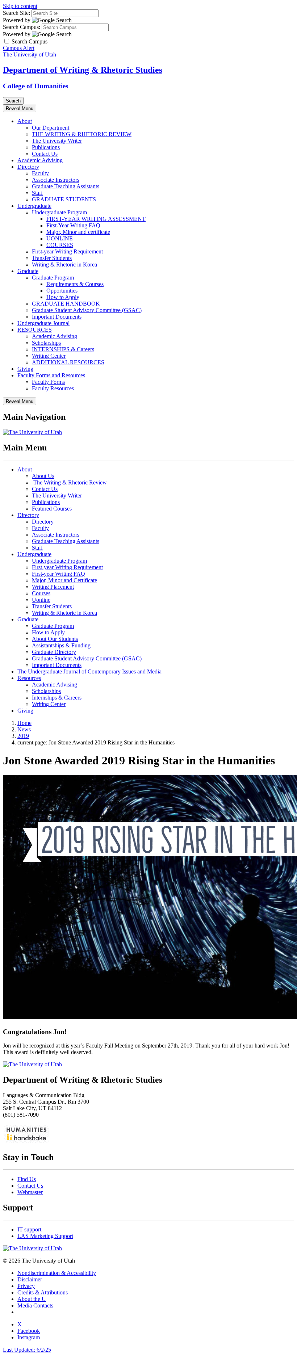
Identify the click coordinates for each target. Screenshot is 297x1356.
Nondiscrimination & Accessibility (56, 1273)
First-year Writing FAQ (58, 574)
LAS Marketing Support (45, 1236)
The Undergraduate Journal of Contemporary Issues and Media (89, 671)
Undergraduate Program (59, 212)
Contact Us (45, 154)
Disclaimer (29, 1279)
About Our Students (55, 639)
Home (24, 723)
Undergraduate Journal (43, 323)
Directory (28, 167)
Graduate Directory (54, 652)
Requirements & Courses (75, 284)
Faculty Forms (48, 382)
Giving (25, 369)
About (24, 121)
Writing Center (49, 356)
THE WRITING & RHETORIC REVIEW (81, 134)
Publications (46, 147)
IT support (29, 1229)
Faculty (40, 173)
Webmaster (30, 1192)
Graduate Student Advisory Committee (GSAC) (87, 310)
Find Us (26, 1179)
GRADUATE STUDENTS (64, 199)
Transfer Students (52, 258)
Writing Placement (53, 587)
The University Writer (57, 141)
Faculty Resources (53, 388)
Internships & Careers (56, 697)
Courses (41, 593)
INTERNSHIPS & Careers (63, 349)
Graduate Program (53, 277)
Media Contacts (35, 1305)
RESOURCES (34, 330)
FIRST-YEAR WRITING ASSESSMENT (96, 219)
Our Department (50, 128)
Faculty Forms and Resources (51, 375)
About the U (31, 1299)
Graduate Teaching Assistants (65, 186)
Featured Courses (52, 508)
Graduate (27, 271)
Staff (37, 193)
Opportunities (62, 290)
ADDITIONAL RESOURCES (68, 362)
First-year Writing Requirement (67, 251)
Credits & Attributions (42, 1292)
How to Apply (62, 297)
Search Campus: (21, 27)
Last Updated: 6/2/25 (27, 1350)
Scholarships (46, 343)
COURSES (59, 245)
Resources (29, 678)
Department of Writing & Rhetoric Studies (82, 70)
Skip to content (20, 6)
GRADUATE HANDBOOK (66, 304)
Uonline (41, 600)
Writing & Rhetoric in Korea (64, 264)
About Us (43, 476)
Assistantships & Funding (61, 645)
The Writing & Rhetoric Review (70, 482)
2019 (23, 736)
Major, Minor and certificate (78, 232)
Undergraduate (34, 206)
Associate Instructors (55, 180)
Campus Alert (18, 48)
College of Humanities (35, 86)
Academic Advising (40, 160)
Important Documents (56, 317)
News (24, 729)
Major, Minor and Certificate (64, 580)
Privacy (26, 1286)
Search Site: (16, 13)
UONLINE (59, 238)
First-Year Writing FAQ (73, 225)
